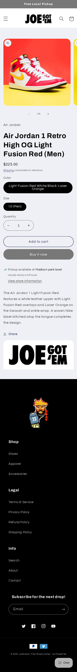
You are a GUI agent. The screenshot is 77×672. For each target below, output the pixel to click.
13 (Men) (15, 206)
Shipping (8, 170)
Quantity (9, 216)
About (13, 570)
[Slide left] (29, 114)
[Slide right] (48, 114)
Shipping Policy (20, 532)
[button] (5, 19)
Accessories (18, 474)
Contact (15, 580)
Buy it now (38, 254)
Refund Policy (19, 522)
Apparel (15, 463)
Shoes (13, 453)
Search (14, 560)
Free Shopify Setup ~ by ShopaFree (48, 654)
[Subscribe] (63, 609)
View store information (25, 281)
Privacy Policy (19, 512)
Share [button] (13, 334)
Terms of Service (21, 502)
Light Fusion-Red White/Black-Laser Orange (38, 187)
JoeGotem (24, 654)
